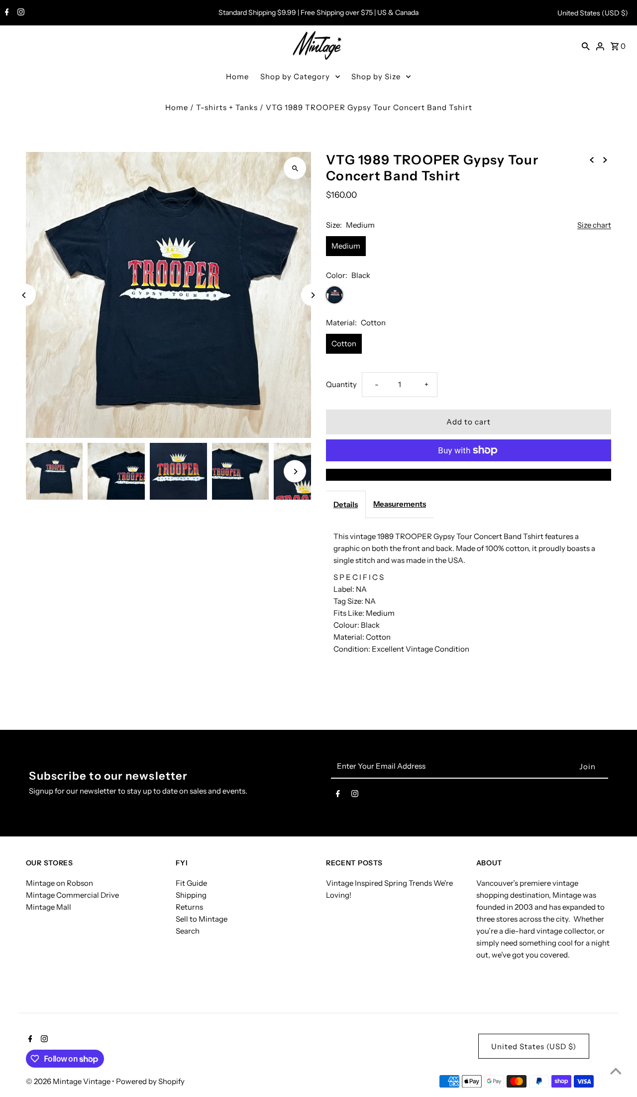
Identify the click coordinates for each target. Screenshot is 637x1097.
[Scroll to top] (616, 1071)
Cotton (343, 343)
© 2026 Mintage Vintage (69, 1081)
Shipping (191, 895)
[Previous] (24, 295)
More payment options (468, 474)
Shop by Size (376, 76)
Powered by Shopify (150, 1081)
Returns (189, 907)
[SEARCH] (585, 46)
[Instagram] (19, 13)
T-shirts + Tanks (227, 107)
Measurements (399, 504)
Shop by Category (295, 76)
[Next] (312, 295)
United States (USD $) (592, 12)
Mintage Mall (48, 907)
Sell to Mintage (201, 919)
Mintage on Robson (59, 883)
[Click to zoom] (295, 168)
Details (345, 504)
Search (188, 931)
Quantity (341, 384)
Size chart (594, 225)
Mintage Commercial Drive (72, 895)
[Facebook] (5, 13)
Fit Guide (191, 883)
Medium (345, 246)
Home (237, 76)
